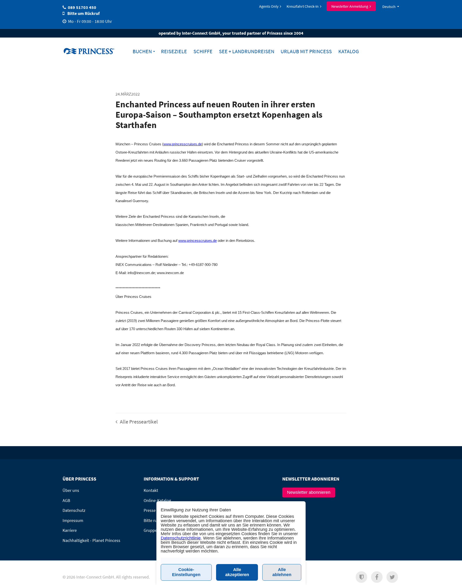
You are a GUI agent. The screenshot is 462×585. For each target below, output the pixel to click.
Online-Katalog (157, 500)
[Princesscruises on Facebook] (377, 577)
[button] (361, 577)
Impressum (73, 520)
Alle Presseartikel (138, 421)
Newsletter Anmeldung (349, 6)
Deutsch (389, 6)
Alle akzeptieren (237, 572)
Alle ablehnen (281, 572)
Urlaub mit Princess (306, 51)
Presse (150, 510)
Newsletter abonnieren (308, 492)
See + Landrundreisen (246, 51)
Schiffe (202, 51)
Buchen (142, 51)
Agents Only (268, 6)
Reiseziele (174, 51)
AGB (66, 500)
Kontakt (151, 490)
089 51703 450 (82, 7)
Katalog (348, 51)
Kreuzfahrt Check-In (303, 6)
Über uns (71, 490)
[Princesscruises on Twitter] (392, 577)
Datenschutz (74, 510)
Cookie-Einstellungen (186, 572)
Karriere (70, 530)
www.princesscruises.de (93, 50)
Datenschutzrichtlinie (181, 538)
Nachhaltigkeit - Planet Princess (91, 540)
